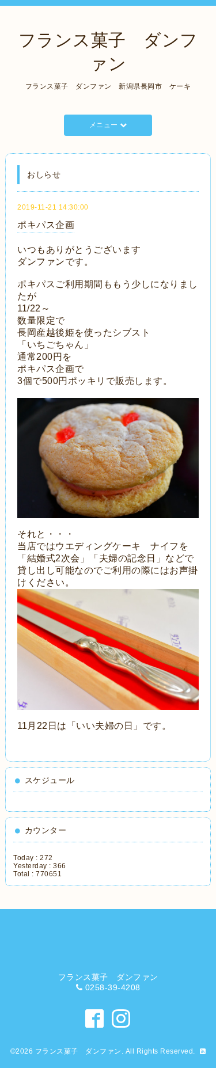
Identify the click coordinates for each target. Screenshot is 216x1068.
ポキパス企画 (45, 225)
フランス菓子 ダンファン (78, 1051)
